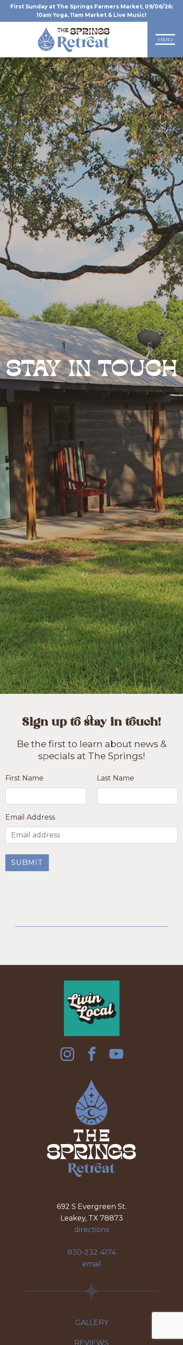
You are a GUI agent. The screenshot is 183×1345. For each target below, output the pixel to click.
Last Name (115, 778)
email (91, 1264)
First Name (24, 778)
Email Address (30, 817)
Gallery (91, 1322)
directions (91, 1229)
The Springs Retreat (73, 39)
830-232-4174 (92, 1252)
